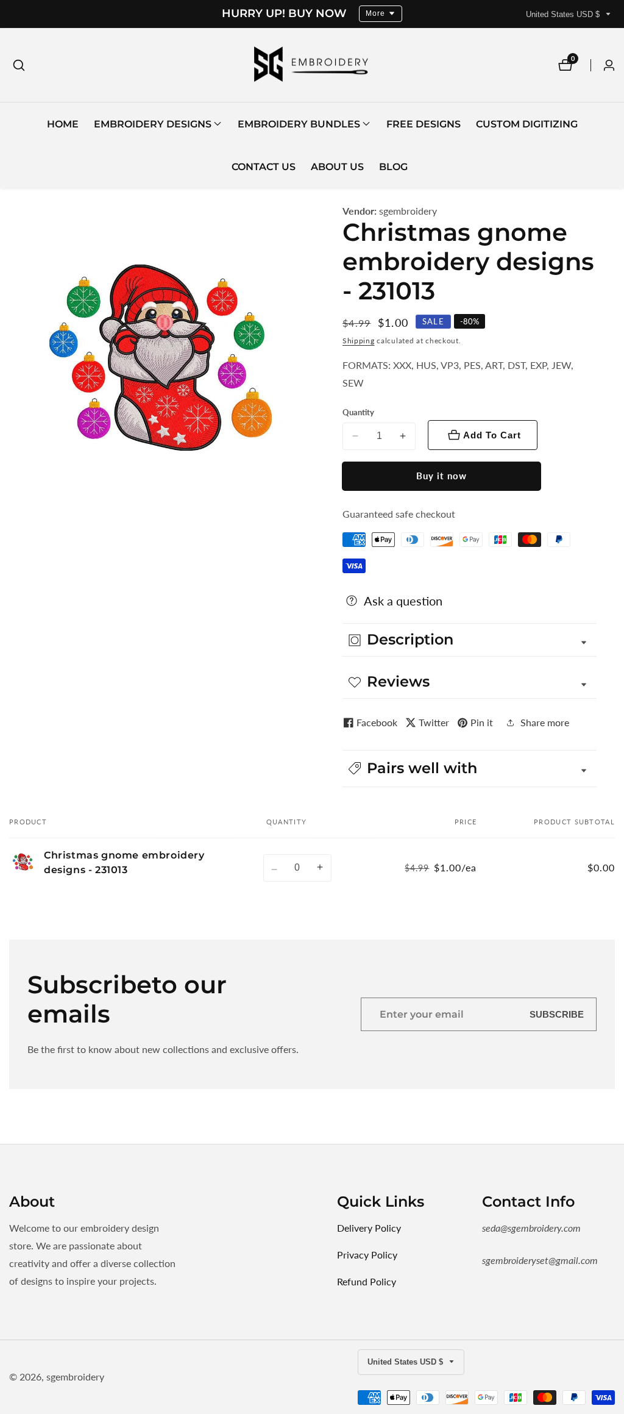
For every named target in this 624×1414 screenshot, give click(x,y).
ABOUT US (337, 167)
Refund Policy (366, 1281)
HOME (63, 124)
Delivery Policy (369, 1228)
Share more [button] (544, 722)
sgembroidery (408, 211)
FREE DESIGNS (423, 124)
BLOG (393, 167)
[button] (152, 123)
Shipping (358, 340)
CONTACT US (264, 167)
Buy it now (441, 475)
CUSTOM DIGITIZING (527, 124)
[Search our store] (19, 65)
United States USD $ (564, 14)
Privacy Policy (367, 1254)
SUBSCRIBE (557, 1014)
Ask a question (403, 600)
